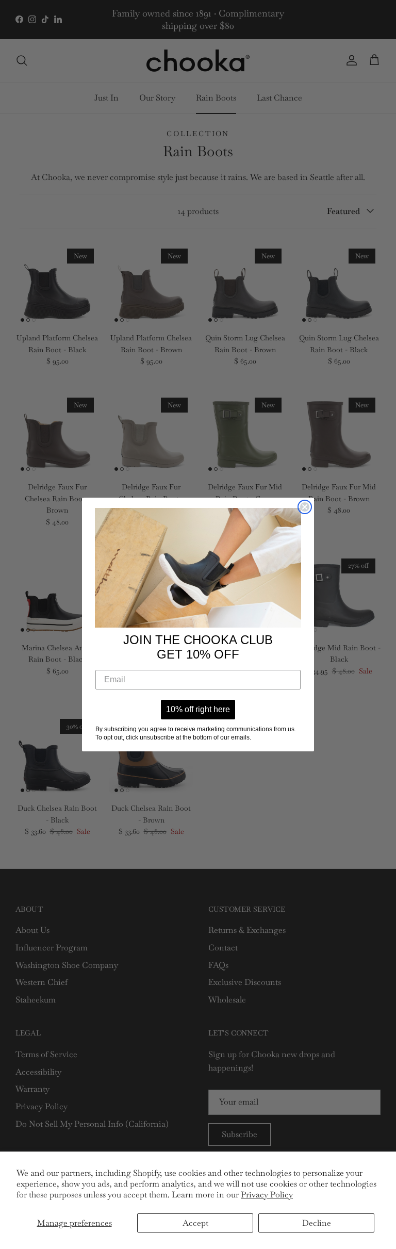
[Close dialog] (305, 507)
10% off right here (198, 709)
